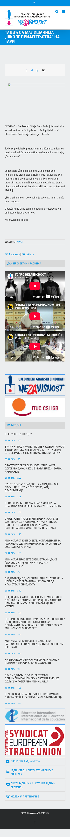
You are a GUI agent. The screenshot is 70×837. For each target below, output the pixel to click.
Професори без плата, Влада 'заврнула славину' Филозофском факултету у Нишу (33, 504)
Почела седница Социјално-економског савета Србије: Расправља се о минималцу (33, 696)
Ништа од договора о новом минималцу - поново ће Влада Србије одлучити (32, 661)
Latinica (29, 254)
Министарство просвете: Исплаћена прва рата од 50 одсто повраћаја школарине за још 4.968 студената (33, 543)
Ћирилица (14, 254)
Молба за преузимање (25, 796)
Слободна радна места (25, 761)
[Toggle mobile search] (56, 11)
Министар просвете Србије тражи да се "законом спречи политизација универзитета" (31, 562)
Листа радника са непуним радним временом (33, 785)
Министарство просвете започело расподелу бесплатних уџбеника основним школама (34, 644)
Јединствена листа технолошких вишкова (32, 772)
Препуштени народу (18, 434)
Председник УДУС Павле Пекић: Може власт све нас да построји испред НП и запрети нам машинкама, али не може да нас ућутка (34, 602)
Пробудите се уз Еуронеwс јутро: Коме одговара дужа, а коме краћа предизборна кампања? (33, 468)
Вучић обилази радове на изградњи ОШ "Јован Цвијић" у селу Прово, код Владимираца (31, 487)
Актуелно (20, 242)
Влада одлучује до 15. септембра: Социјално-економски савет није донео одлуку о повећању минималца (32, 678)
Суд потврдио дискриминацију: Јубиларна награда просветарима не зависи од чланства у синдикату (34, 581)
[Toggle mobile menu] (63, 11)
